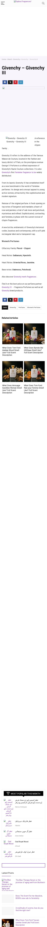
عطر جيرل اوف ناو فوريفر (25, 852)
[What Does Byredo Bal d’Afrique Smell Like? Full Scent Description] (34, 325)
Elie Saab (18, 856)
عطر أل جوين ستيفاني (23, 831)
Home (4, 59)
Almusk (17, 846)
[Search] (43, 3)
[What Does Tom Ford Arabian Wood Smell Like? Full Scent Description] (12, 325)
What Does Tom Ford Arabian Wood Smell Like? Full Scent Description (11, 351)
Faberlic (17, 825)
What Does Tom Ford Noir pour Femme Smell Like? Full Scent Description (34, 389)
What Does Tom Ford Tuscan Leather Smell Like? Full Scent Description (27, 922)
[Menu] (3, 3)
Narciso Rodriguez (21, 807)
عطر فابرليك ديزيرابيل (23, 821)
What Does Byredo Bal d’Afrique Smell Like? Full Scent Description (33, 350)
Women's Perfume (33, 307)
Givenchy (16, 59)
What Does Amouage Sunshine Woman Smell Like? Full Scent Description (12, 389)
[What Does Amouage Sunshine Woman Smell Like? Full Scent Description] (12, 363)
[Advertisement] (23, 31)
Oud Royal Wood (21, 842)
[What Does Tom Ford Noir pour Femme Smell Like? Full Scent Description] (34, 363)
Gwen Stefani (19, 836)
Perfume (22, 307)
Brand (10, 59)
